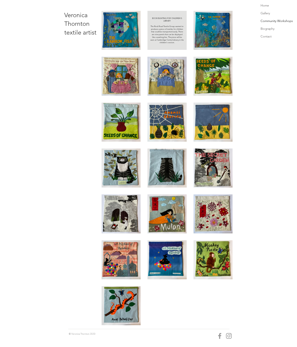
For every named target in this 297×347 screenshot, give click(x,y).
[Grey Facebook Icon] (220, 336)
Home (265, 5)
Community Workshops (277, 21)
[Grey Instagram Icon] (229, 336)
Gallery (265, 13)
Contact (266, 36)
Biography (267, 29)
